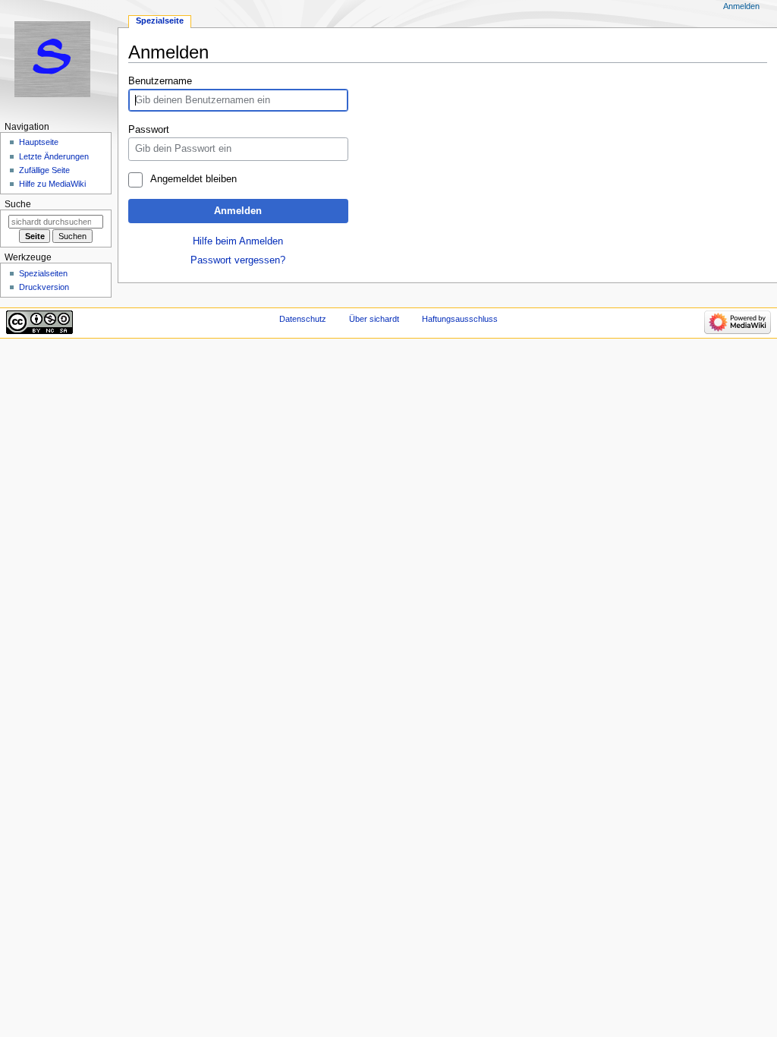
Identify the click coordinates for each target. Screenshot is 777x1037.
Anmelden (238, 211)
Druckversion (44, 287)
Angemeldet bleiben (193, 179)
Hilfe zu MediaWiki (52, 183)
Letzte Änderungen (54, 156)
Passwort (148, 130)
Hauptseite (38, 142)
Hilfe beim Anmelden (238, 241)
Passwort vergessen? (237, 260)
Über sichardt (374, 318)
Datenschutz (302, 318)
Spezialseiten (43, 273)
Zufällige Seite (44, 170)
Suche (18, 204)
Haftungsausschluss (460, 318)
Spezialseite (160, 20)
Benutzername (160, 81)
